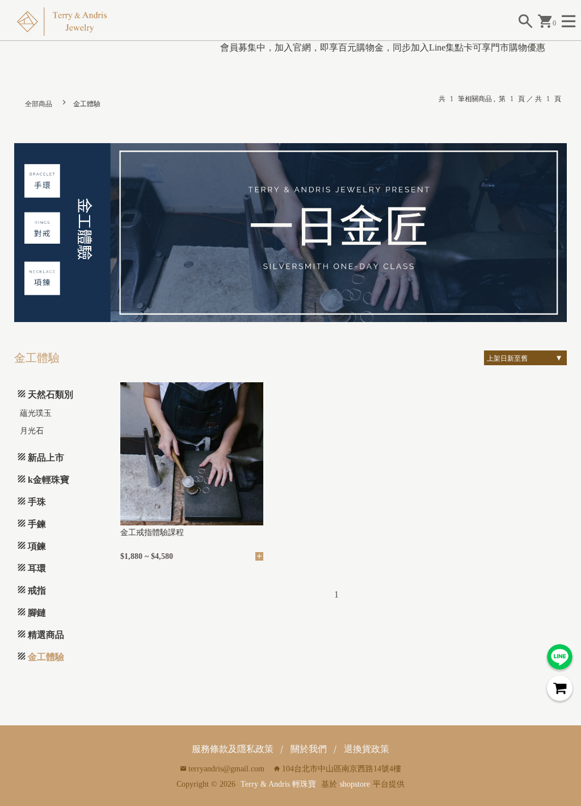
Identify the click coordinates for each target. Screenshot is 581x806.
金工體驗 (86, 104)
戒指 (37, 590)
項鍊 (37, 546)
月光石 (32, 431)
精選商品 (46, 635)
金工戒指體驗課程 (152, 532)
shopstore (355, 784)
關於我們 (308, 749)
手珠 (37, 502)
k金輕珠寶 (48, 480)
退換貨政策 (366, 749)
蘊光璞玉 (36, 413)
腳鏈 (37, 612)
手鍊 (37, 524)
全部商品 (38, 104)
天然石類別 (50, 394)
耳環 (37, 568)
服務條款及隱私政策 (232, 749)
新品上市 (46, 457)
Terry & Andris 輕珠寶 (278, 784)
